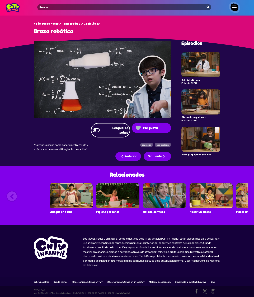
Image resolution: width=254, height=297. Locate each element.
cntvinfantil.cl (123, 293)
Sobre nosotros (41, 282)
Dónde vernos (61, 282)
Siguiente (155, 156)
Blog (213, 282)
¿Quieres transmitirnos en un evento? (126, 282)
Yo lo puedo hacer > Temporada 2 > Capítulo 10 (67, 23)
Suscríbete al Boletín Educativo (190, 282)
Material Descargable (160, 282)
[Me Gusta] (138, 128)
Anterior (131, 156)
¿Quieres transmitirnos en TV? (87, 282)
